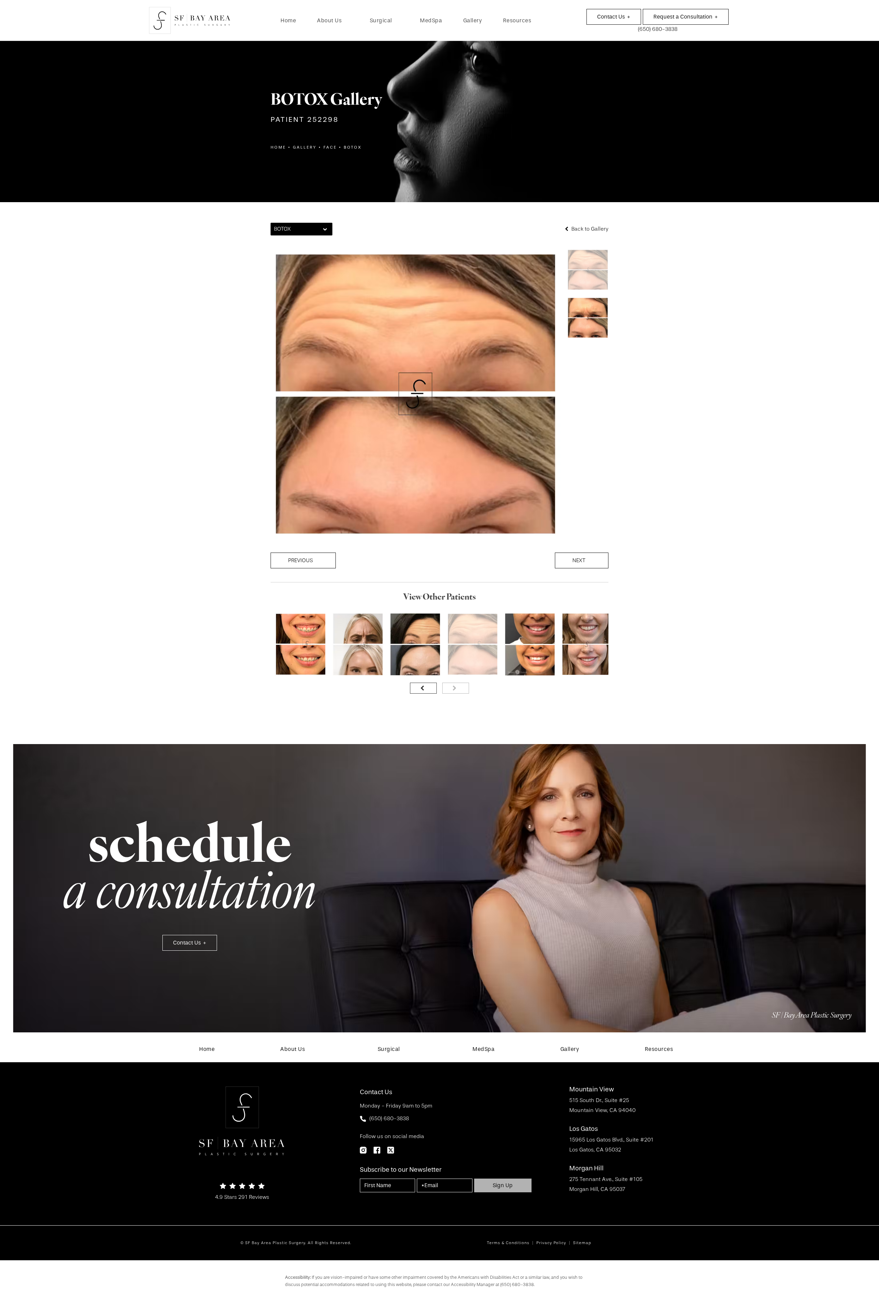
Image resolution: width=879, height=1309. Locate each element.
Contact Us (187, 942)
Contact (611, 16)
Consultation (682, 16)
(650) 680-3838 (517, 1284)
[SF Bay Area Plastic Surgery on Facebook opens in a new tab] (377, 1150)
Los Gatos (583, 1129)
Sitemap (582, 1242)
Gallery (305, 147)
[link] (288, 21)
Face (330, 147)
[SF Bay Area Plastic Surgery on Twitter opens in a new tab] (390, 1150)
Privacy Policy (551, 1242)
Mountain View (591, 1089)
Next (578, 560)
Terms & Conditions (508, 1242)
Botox (353, 147)
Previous (300, 560)
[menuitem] (288, 21)
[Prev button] (423, 688)
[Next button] (455, 688)
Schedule (190, 872)
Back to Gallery (589, 229)
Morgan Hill (586, 1168)
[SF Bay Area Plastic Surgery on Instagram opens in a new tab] (363, 1150)
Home (278, 147)
